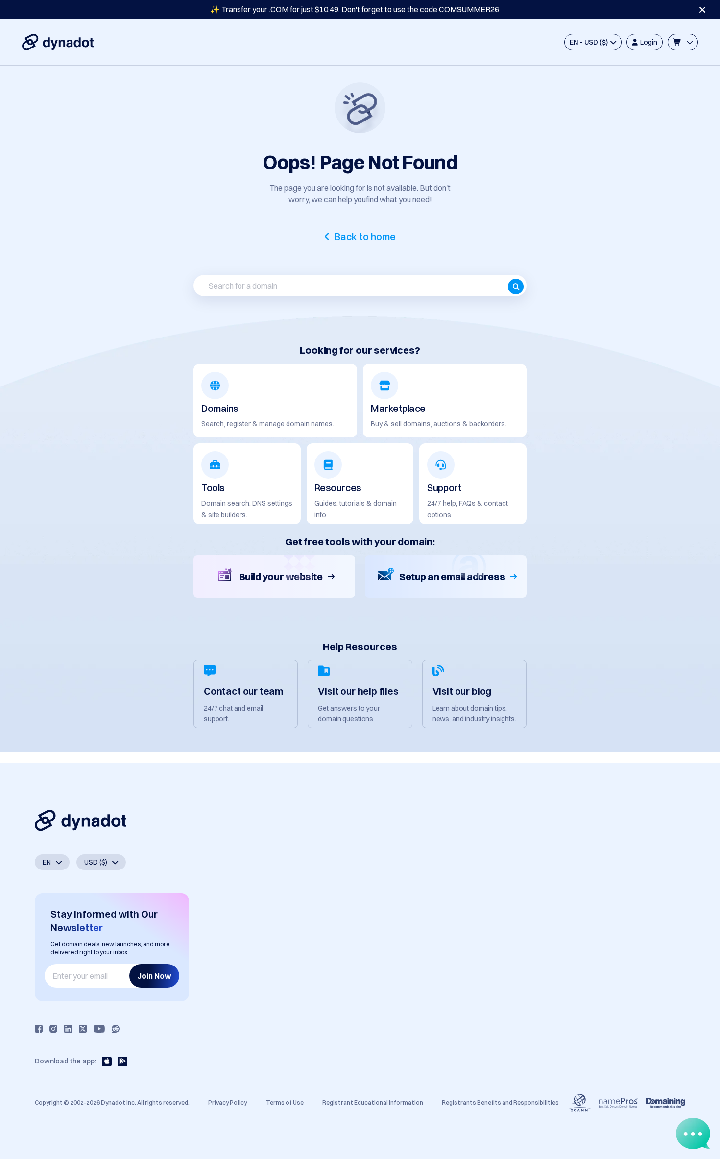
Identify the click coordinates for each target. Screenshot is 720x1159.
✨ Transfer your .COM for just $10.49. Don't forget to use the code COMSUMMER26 (354, 9)
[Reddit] (116, 1029)
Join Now (154, 976)
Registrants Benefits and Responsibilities (500, 1102)
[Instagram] (53, 1029)
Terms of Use (285, 1102)
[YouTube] (99, 1029)
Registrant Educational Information (372, 1102)
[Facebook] (39, 1029)
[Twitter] (83, 1029)
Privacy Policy (227, 1102)
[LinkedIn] (68, 1029)
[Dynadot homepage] (58, 42)
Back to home (365, 236)
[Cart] (683, 42)
